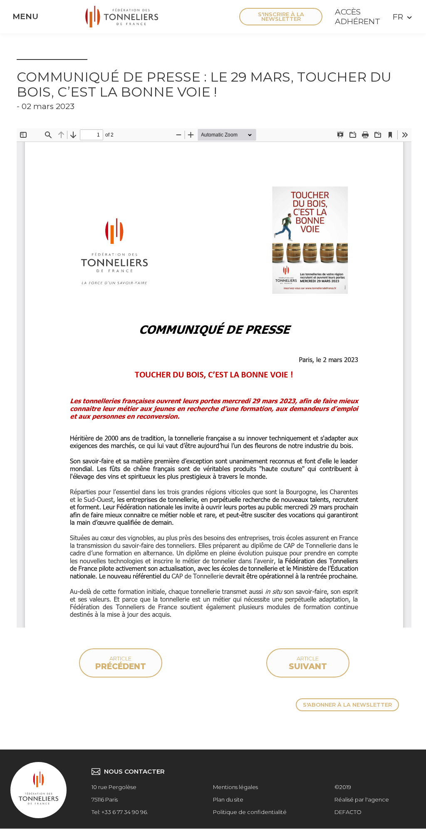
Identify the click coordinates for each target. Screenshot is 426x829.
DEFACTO (348, 812)
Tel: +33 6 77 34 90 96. (120, 812)
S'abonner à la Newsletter (347, 704)
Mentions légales (235, 787)
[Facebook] (168, 16)
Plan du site (228, 799)
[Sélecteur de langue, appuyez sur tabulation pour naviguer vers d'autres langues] (401, 17)
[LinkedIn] (218, 16)
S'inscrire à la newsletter (281, 16)
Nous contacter (134, 771)
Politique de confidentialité (250, 812)
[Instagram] (193, 16)
